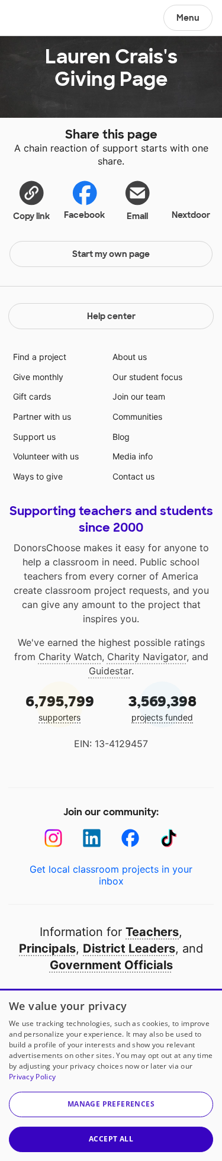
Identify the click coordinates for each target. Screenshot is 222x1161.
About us (129, 357)
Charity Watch (70, 656)
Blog (121, 437)
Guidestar (110, 671)
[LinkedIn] (92, 838)
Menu (188, 17)
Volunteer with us (46, 456)
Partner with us (42, 416)
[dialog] (111, 1075)
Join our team (138, 396)
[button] (31, 200)
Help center (111, 316)
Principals (47, 948)
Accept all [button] (111, 1139)
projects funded (162, 707)
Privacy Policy (32, 1077)
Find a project (39, 357)
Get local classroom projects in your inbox (111, 875)
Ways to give (38, 476)
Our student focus (147, 377)
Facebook (84, 215)
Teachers (152, 932)
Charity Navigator (146, 656)
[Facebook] (130, 838)
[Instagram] (53, 838)
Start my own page (111, 254)
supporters (59, 707)
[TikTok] (169, 838)
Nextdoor (191, 215)
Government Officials (111, 965)
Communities (137, 416)
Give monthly (38, 377)
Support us (34, 437)
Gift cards (32, 396)
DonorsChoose (37, 18)
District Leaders (129, 948)
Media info (132, 456)
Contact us (133, 476)
